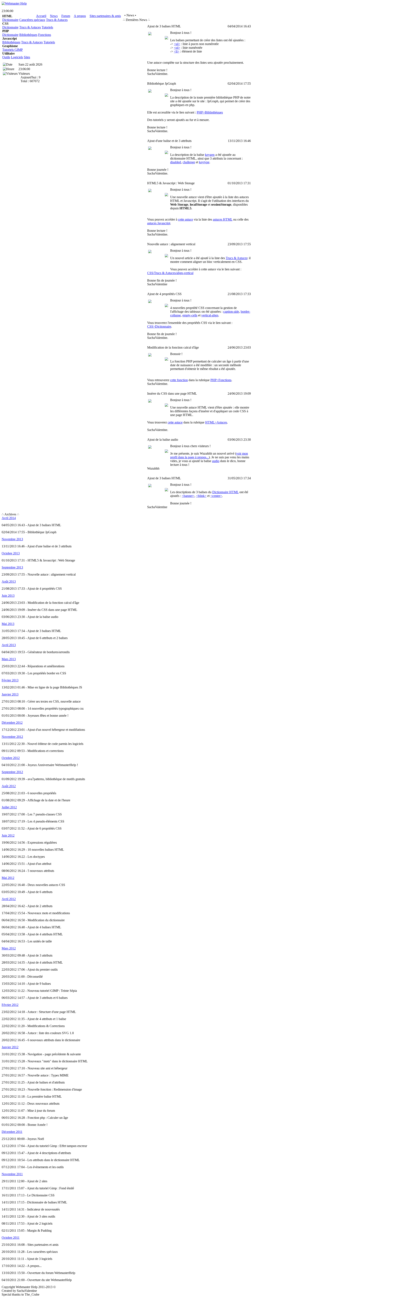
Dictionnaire (10, 20)
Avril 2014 (9, 518)
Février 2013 (10, 680)
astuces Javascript (158, 223)
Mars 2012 (9, 948)
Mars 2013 (9, 659)
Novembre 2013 (12, 539)
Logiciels (17, 57)
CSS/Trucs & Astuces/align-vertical (170, 273)
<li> (176, 51)
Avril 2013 (9, 645)
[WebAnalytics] (10, 1298)
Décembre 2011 (12, 1132)
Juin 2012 (8, 835)
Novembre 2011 (12, 1174)
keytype (204, 162)
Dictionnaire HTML (225, 492)
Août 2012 (9, 786)
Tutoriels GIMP (12, 49)
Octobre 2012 (11, 758)
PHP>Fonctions (220, 380)
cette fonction (179, 380)
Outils (6, 57)
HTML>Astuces (216, 422)
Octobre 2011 (10, 1237)
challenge (189, 162)
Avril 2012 (9, 899)
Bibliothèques (28, 35)
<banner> (188, 496)
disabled (175, 162)
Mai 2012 (8, 878)
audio (215, 461)
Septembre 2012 (12, 772)
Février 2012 (10, 1005)
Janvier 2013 (10, 694)
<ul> (177, 44)
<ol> (177, 47)
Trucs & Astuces (57, 20)
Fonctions (44, 35)
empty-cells (189, 315)
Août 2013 (9, 581)
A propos (80, 16)
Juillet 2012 (9, 807)
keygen (210, 154)
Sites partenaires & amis (105, 16)
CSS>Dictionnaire (159, 326)
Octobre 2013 (11, 553)
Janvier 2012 (10, 1047)
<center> (216, 496)
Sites (27, 57)
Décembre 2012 (12, 722)
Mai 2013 (8, 624)
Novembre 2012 (12, 736)
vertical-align (209, 315)
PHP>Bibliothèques (210, 112)
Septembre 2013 (12, 567)
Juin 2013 (8, 595)
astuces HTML (222, 219)
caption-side (231, 311)
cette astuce (185, 219)
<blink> (201, 496)
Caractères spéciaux (32, 20)
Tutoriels (47, 27)
